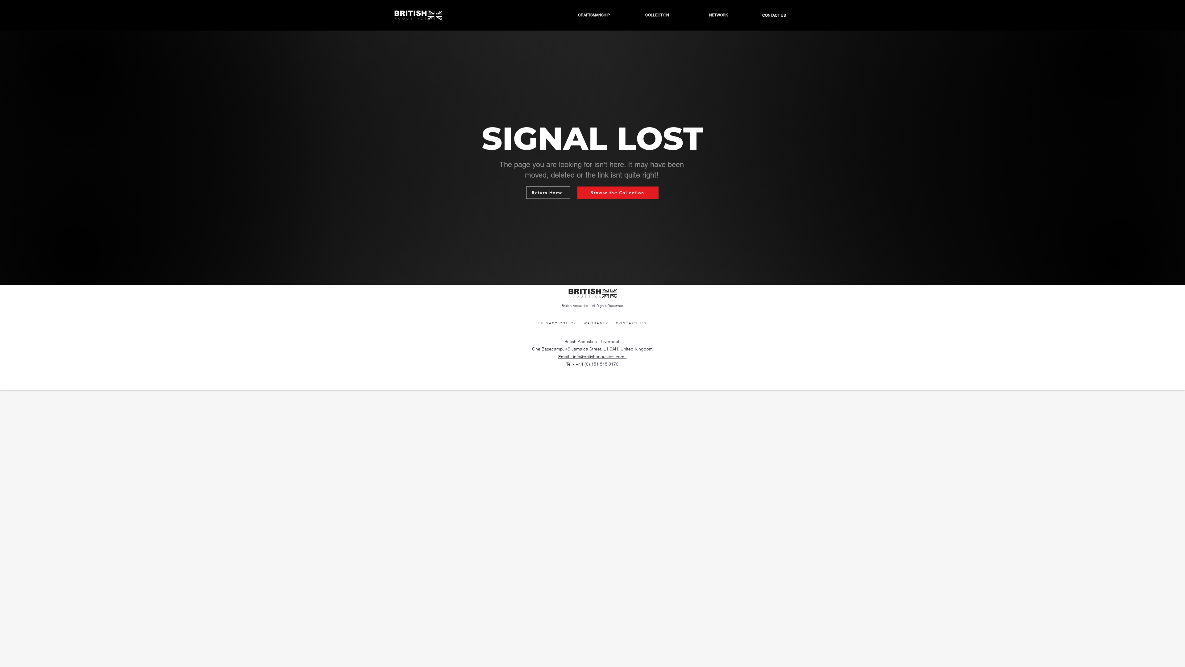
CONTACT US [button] (631, 323)
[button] (703, 15)
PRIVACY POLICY (557, 323)
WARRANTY (596, 323)
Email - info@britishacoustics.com (592, 356)
